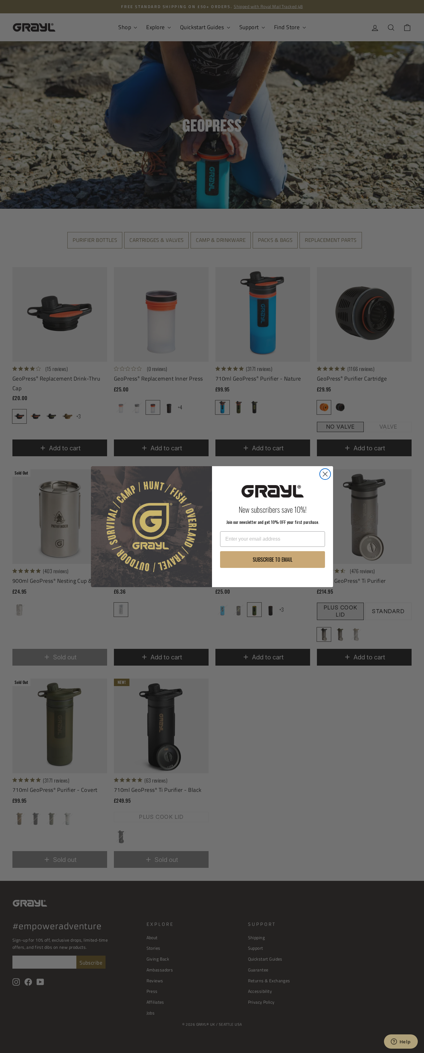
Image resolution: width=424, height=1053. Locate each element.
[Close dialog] (325, 474)
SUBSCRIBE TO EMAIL (272, 559)
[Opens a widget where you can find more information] (401, 1042)
